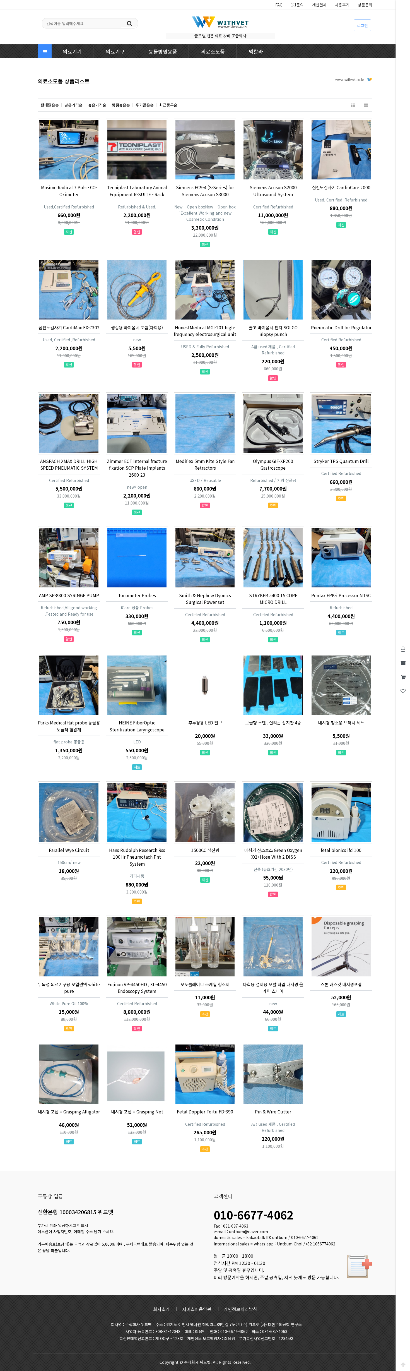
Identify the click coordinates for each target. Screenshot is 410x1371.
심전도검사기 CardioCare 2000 (341, 187)
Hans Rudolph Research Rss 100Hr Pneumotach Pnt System (137, 857)
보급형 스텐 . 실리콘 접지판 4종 (273, 722)
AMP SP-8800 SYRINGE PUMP (69, 595)
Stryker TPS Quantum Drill (341, 461)
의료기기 (72, 51)
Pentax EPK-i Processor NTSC (341, 595)
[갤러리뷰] (366, 105)
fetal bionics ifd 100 (341, 850)
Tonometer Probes (137, 595)
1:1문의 (297, 5)
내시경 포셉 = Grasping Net (137, 1111)
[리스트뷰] (353, 105)
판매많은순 (50, 105)
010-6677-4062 (253, 1215)
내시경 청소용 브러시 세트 (341, 722)
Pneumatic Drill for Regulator (341, 327)
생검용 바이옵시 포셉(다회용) (137, 327)
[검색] (129, 22)
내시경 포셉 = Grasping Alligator (69, 1111)
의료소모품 (213, 51)
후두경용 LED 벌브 (205, 722)
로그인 (362, 25)
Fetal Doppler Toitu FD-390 (205, 1111)
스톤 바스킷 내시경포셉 (341, 984)
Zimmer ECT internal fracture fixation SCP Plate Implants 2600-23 (137, 468)
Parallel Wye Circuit (69, 850)
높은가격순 (97, 105)
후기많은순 (145, 105)
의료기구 (115, 51)
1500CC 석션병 (205, 850)
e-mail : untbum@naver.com (241, 1231)
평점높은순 (121, 105)
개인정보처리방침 (240, 1309)
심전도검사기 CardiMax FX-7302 (69, 327)
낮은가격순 (73, 105)
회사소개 (161, 1309)
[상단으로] (403, 1364)
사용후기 (342, 5)
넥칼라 (256, 51)
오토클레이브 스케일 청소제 (205, 984)
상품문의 (365, 5)
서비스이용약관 (196, 1309)
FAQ (279, 5)
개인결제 (319, 5)
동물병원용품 (163, 51)
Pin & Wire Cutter (273, 1111)
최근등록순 (168, 105)
